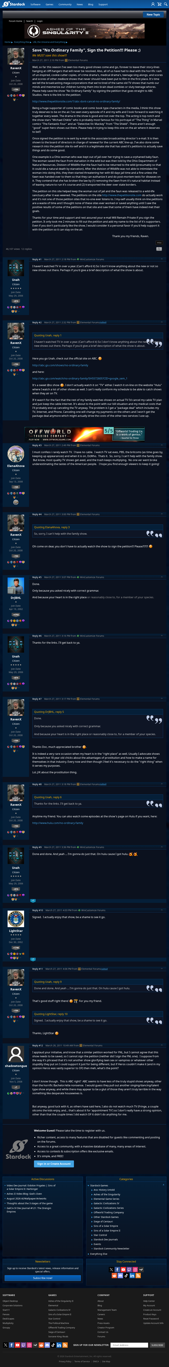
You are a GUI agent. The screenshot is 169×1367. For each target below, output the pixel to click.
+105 (16, 486)
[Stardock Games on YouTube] (123, 1270)
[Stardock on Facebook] (117, 1270)
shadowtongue (16, 1066)
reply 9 (57, 982)
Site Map (106, 1361)
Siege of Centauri (56, 1332)
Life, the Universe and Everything (49, 41)
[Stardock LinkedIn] (132, 1275)
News (80, 4)
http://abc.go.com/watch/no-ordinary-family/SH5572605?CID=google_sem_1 (79, 378)
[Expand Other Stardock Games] (92, 1217)
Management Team (107, 1309)
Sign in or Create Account (54, 1164)
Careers (101, 1314)
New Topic (153, 14)
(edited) (103, 322)
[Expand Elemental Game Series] (92, 1199)
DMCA (96, 1361)
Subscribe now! (42, 1278)
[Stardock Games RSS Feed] (138, 1275)
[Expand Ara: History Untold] (92, 1190)
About (101, 1300)
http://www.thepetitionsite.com (121, 195)
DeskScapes (8, 1318)
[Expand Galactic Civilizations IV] (92, 1204)
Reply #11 (37, 968)
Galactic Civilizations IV (59, 1309)
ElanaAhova (16, 466)
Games (49, 4)
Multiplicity (8, 1323)
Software (35, 4)
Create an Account (152, 1309)
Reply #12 (37, 1045)
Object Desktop (10, 1300)
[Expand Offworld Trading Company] (92, 1212)
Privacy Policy (65, 1361)
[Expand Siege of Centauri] (92, 1222)
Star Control (54, 1318)
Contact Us (103, 1332)
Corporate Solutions (12, 1305)
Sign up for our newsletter (90, 1345)
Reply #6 (37, 635)
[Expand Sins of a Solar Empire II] (92, 1231)
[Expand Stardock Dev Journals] (92, 1240)
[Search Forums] (165, 4)
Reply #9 (37, 847)
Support (103, 4)
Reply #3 (37, 445)
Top (162, 259)
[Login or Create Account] (153, 4)
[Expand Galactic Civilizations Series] (92, 1208)
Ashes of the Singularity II (60, 1300)
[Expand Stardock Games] (88, 1185)
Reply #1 (37, 259)
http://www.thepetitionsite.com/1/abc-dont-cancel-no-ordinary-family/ (76, 101)
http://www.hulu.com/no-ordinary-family (57, 823)
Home (8, 41)
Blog (90, 4)
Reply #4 (37, 514)
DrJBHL (16, 598)
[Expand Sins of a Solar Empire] (92, 1226)
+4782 (16, 614)
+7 (16, 1087)
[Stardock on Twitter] (111, 1270)
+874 (16, 301)
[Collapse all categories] (164, 1184)
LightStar (16, 931)
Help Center (149, 1300)
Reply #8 (37, 784)
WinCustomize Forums (92, 259)
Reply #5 (37, 577)
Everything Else (21, 41)
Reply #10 (37, 910)
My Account (149, 1305)
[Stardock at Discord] (120, 1275)
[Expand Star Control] (92, 1235)
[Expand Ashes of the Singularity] (92, 1194)
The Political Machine (58, 1323)
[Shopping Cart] (159, 4)
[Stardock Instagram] (135, 1270)
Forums (101, 1336)
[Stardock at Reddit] (114, 1275)
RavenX (15, 68)
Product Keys (149, 1314)
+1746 (16, 947)
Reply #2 (37, 322)
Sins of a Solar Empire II (59, 1314)
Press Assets (104, 1323)
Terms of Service (82, 1361)
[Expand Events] (92, 1244)
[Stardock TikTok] (126, 1275)
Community (65, 4)
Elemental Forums (78, 60)
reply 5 (59, 712)
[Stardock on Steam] (141, 1270)
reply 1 (57, 335)
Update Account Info (153, 1323)
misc (159, 242)
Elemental (53, 1305)
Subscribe (157, 1345)
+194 (16, 89)
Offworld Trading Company (61, 1327)
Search (29, 20)
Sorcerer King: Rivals (58, 1336)
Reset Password (151, 1318)
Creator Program (106, 1327)
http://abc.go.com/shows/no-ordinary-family (60, 365)
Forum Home (15, 20)
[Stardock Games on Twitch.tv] (129, 1270)
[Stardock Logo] (13, 4)
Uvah (16, 280)
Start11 (6, 1309)
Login (40, 20)
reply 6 (57, 797)
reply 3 (65, 527)
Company (104, 1295)
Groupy (6, 1327)
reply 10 (63, 1014)
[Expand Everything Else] (88, 1254)
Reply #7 (37, 698)
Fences (6, 1314)
